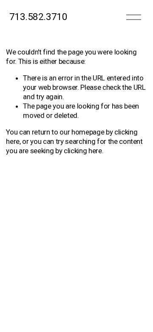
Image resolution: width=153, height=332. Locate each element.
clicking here (83, 150)
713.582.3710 (38, 17)
